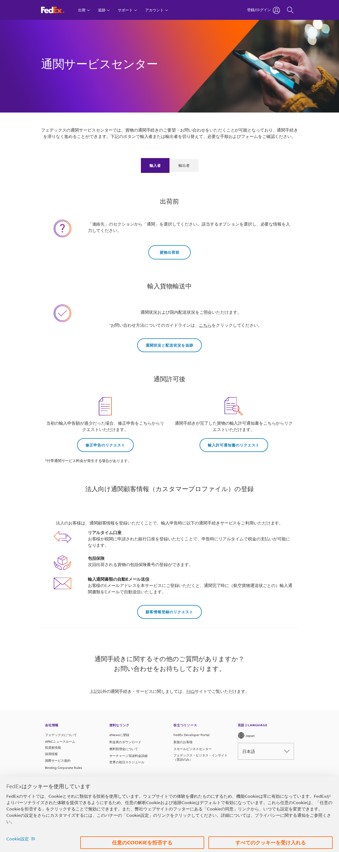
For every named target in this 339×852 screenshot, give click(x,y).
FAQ (190, 691)
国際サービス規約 (57, 761)
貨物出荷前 (170, 252)
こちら (205, 325)
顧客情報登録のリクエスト (169, 611)
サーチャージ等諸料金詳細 (128, 756)
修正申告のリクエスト (105, 444)
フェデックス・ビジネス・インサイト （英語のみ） (200, 757)
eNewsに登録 (119, 735)
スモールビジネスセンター (192, 749)
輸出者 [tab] (184, 165)
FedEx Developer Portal (191, 735)
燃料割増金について (123, 749)
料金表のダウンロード (125, 742)
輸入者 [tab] (155, 165)
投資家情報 (53, 748)
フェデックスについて (61, 735)
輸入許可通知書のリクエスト (234, 444)
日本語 (248, 751)
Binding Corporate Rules (63, 768)
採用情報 (51, 754)
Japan (249, 736)
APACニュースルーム (60, 741)
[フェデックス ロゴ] (57, 10)
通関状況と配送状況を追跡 (169, 345)
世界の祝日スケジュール (126, 762)
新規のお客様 (183, 742)
